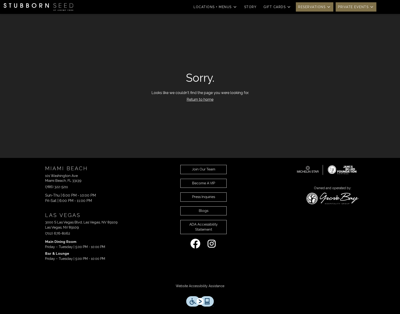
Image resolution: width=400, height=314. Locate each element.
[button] (215, 7)
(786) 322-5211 (56, 187)
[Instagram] (211, 243)
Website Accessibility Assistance (200, 286)
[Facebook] (195, 243)
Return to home (200, 99)
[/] (327, 169)
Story (250, 7)
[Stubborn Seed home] (38, 7)
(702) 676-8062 (57, 233)
